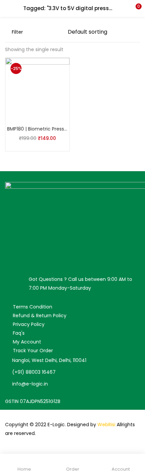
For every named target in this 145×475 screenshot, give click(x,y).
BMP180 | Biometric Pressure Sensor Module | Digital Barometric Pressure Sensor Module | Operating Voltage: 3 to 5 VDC (37, 129)
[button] (135, 8)
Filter (17, 32)
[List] (59, 32)
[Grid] (49, 32)
